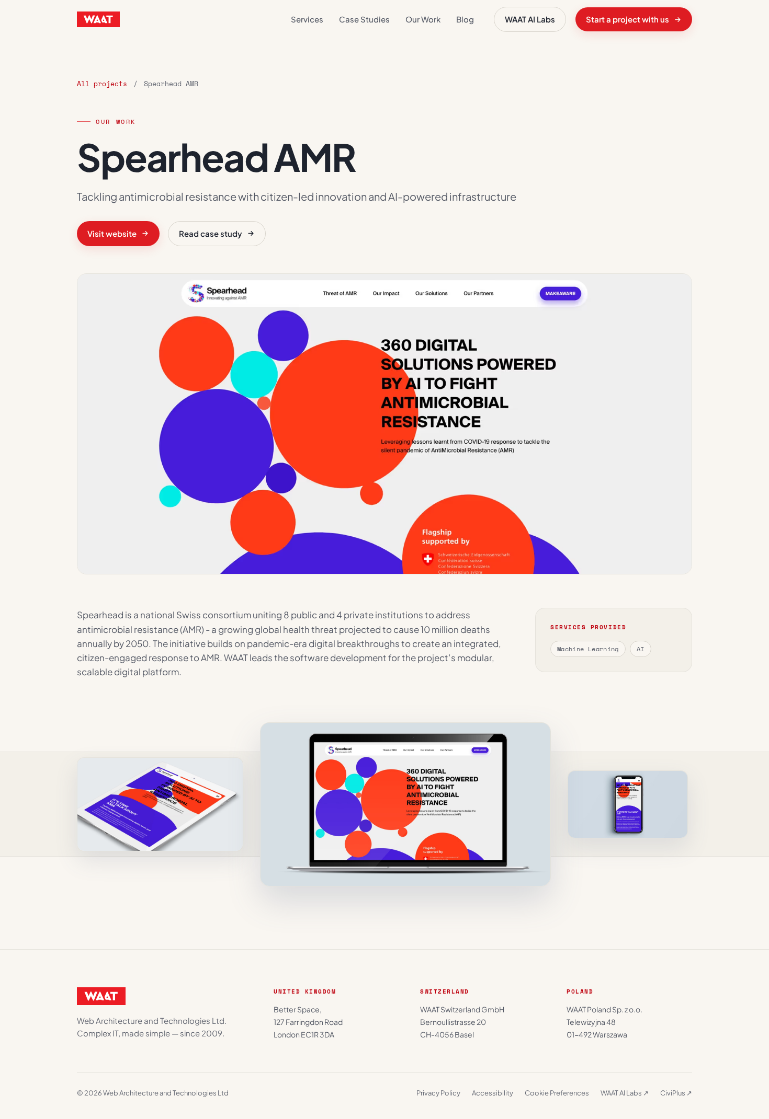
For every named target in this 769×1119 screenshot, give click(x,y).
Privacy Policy (438, 1093)
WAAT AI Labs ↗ (625, 1093)
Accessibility (492, 1093)
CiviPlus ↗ (676, 1093)
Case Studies (364, 19)
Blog (465, 19)
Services (307, 19)
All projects (102, 83)
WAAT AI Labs (530, 19)
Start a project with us (627, 19)
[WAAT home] (98, 19)
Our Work (422, 19)
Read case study (210, 233)
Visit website (112, 233)
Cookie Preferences (557, 1093)
